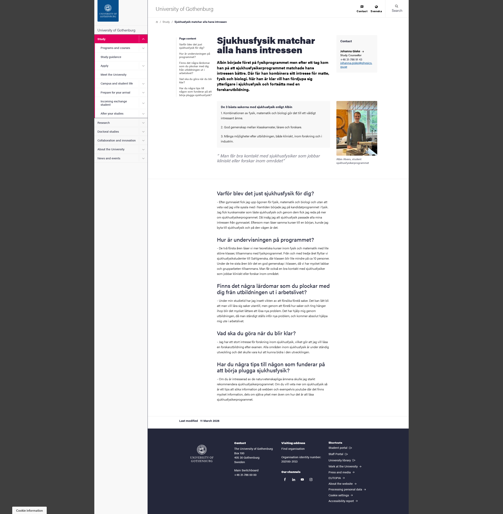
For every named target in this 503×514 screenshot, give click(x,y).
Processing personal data (346, 489)
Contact (362, 11)
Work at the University (343, 466)
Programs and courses (115, 48)
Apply (104, 65)
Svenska (376, 11)
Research (103, 122)
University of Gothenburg (116, 30)
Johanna (350, 51)
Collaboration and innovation (116, 140)
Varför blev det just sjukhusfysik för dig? (191, 46)
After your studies (112, 113)
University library (342, 460)
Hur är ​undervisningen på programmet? (194, 55)
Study (101, 39)
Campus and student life (117, 83)
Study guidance (111, 57)
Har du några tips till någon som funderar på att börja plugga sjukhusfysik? (195, 91)
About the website (341, 483)
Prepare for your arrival (115, 92)
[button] (397, 8)
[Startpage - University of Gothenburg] (121, 13)
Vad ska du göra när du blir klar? (195, 80)
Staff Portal (339, 454)
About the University (110, 149)
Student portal (341, 447)
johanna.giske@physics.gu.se (356, 65)
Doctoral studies (108, 131)
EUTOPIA (335, 478)
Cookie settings (339, 495)
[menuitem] (362, 9)
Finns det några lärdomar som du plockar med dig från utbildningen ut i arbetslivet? (194, 68)
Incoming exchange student (114, 102)
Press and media (340, 472)
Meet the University (113, 74)
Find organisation (293, 448)
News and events (108, 158)
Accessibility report (342, 501)
